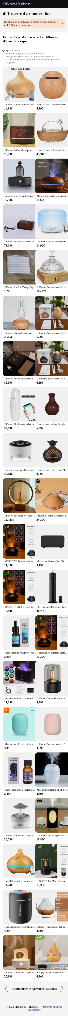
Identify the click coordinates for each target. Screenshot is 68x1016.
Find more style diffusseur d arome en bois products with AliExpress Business (30, 23)
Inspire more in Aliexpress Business (34, 988)
